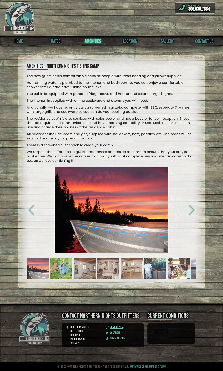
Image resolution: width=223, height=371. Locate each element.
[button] (192, 210)
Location (115, 333)
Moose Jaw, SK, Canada (171, 332)
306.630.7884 (116, 327)
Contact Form (117, 338)
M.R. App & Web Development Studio (145, 366)
